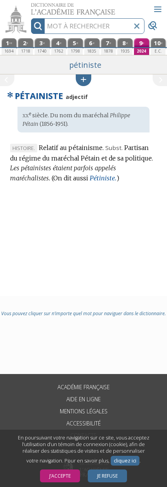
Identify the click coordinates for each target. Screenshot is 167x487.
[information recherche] (38, 26)
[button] (83, 80)
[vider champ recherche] (136, 26)
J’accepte (60, 476)
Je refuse (107, 476)
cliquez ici (125, 460)
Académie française (83, 387)
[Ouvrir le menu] (157, 9)
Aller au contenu (30, 7)
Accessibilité (83, 423)
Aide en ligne (83, 399)
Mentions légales (84, 411)
